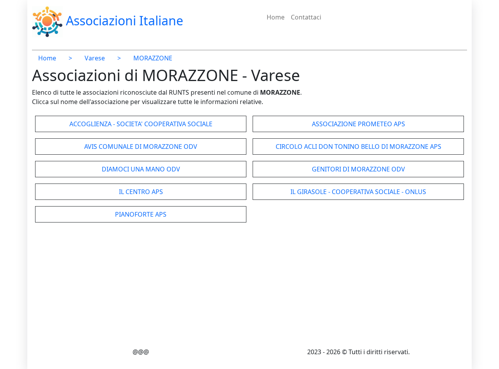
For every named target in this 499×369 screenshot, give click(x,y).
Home (276, 17)
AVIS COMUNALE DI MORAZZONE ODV (140, 146)
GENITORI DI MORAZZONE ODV (358, 169)
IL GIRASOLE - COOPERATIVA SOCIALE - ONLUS (358, 191)
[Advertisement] (249, 286)
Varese (95, 58)
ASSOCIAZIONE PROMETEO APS (358, 124)
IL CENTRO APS (141, 191)
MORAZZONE (152, 58)
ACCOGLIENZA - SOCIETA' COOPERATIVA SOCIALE (140, 124)
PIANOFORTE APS (140, 214)
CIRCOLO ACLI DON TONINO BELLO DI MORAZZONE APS (358, 146)
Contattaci (306, 17)
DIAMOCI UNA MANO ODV (141, 169)
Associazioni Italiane (123, 20)
